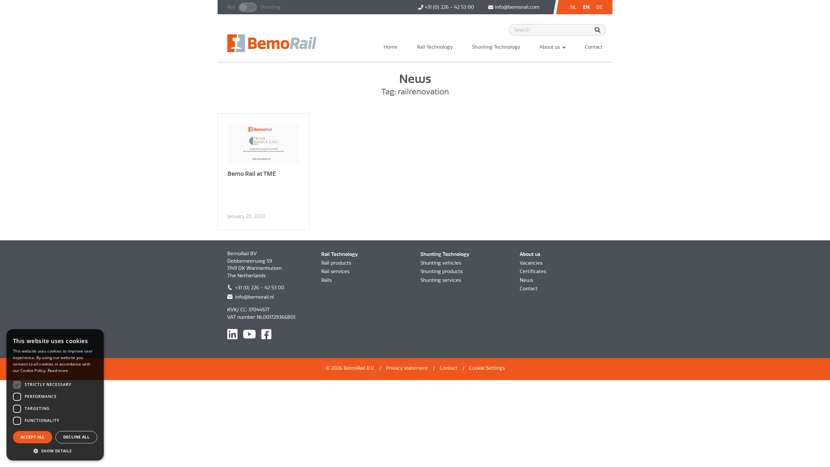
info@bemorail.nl (254, 297)
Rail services (335, 271)
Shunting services (441, 280)
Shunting (270, 7)
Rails (326, 280)
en (586, 7)
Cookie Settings (487, 368)
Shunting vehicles (441, 263)
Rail (231, 7)
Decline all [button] (76, 437)
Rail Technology (435, 47)
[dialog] (55, 395)
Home (390, 47)
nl (573, 7)
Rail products (336, 263)
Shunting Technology (496, 47)
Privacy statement (407, 368)
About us (550, 47)
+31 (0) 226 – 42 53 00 (259, 288)
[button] (55, 451)
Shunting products (442, 271)
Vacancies (531, 263)
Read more (58, 370)
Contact (594, 47)
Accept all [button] (32, 437)
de (599, 7)
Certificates (533, 271)
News (526, 280)
